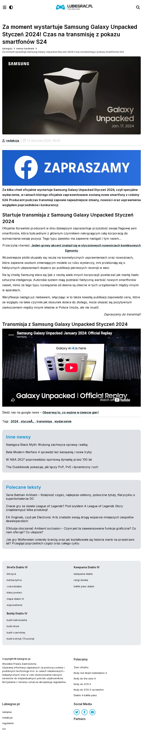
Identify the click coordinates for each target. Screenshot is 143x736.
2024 (14, 421)
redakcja (13, 140)
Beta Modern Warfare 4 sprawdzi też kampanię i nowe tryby (49, 452)
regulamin (8, 723)
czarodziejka (14, 586)
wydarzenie (63, 421)
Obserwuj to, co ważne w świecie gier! (70, 412)
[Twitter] (77, 712)
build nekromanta (17, 620)
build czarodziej (16, 632)
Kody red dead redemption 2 (90, 672)
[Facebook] (85, 712)
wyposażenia (14, 604)
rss (4, 728)
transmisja (44, 421)
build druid (13, 626)
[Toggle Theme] (11, 7)
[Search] (138, 7)
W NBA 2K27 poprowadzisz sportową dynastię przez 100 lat (49, 459)
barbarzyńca (14, 579)
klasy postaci (14, 592)
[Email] (92, 712)
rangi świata (81, 579)
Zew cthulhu (81, 667)
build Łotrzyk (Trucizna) (20, 638)
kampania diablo (83, 573)
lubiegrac (7, 48)
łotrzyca (11, 573)
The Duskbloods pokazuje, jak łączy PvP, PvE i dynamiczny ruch (52, 467)
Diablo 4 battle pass (85, 695)
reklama (7, 711)
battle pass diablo (84, 586)
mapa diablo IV (15, 598)
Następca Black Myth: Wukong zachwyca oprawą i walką (47, 444)
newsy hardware (25, 48)
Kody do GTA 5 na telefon (89, 689)
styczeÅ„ (27, 421)
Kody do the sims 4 (85, 678)
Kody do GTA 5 (82, 684)
